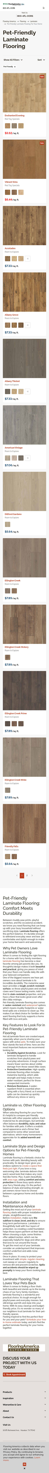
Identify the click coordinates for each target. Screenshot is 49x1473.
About (6, 1411)
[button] (15, 67)
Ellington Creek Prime (16, 713)
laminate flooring (11, 961)
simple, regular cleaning (32, 1259)
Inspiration (8, 1398)
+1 (27, 259)
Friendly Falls (11, 846)
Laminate (33, 21)
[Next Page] (32, 875)
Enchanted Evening (14, 115)
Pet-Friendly (8, 67)
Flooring (23, 21)
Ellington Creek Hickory (17, 647)
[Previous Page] (17, 875)
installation (15, 1218)
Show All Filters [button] (11, 60)
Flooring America (9, 21)
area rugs (12, 1179)
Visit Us (24, 13)
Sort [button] (40, 60)
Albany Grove (11, 315)
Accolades (10, 248)
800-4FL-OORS (9, 8)
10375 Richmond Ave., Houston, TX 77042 (19, 1430)
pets (23, 1042)
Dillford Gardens (13, 514)
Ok (24, 1464)
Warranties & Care (12, 1404)
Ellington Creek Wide (15, 780)
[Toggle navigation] (43, 8)
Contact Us (8, 1417)
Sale (42, 77)
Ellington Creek (12, 580)
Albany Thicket (12, 381)
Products (7, 1392)
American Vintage (14, 447)
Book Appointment (15, 1374)
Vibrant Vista (11, 182)
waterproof (32, 1005)
